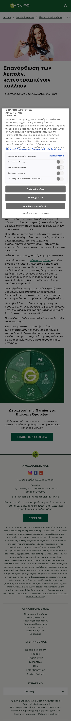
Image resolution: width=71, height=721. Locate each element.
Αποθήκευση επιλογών (35, 206)
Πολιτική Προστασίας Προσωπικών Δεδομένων (33, 149)
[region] (35, 163)
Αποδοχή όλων (36, 197)
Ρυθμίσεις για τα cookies (35, 213)
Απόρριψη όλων (35, 189)
